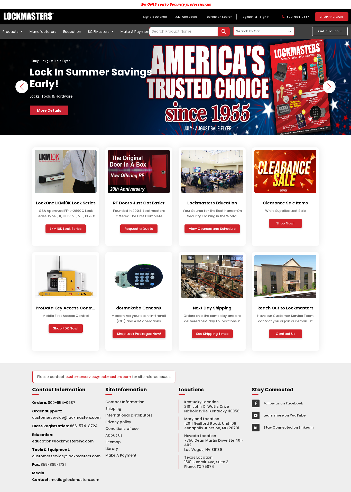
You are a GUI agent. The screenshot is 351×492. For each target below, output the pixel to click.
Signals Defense (155, 17)
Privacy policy (118, 421)
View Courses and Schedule (212, 228)
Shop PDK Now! (65, 328)
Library (111, 448)
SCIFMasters (99, 31)
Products (11, 31)
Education (72, 31)
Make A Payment (136, 31)
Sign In (265, 17)
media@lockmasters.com (75, 479)
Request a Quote (139, 228)
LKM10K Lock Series (65, 228)
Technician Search (218, 17)
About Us (114, 435)
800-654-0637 (61, 402)
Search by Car (248, 31)
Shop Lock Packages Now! (139, 333)
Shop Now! (285, 223)
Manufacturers (43, 31)
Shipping (113, 408)
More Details (49, 110)
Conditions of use (121, 428)
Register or (250, 17)
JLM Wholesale (186, 17)
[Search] (224, 31)
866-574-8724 (84, 426)
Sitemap (113, 441)
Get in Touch (328, 31)
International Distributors (129, 415)
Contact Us (285, 333)
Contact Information (124, 401)
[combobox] (189, 31)
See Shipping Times (212, 333)
